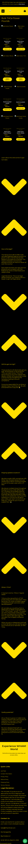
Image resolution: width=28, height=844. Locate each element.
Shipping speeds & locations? (10, 473)
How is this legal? (6, 249)
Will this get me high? (8, 364)
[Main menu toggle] (2, 11)
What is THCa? (6, 587)
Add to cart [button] (7, 49)
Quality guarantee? (7, 712)
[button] (14, 210)
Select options (7, 79)
